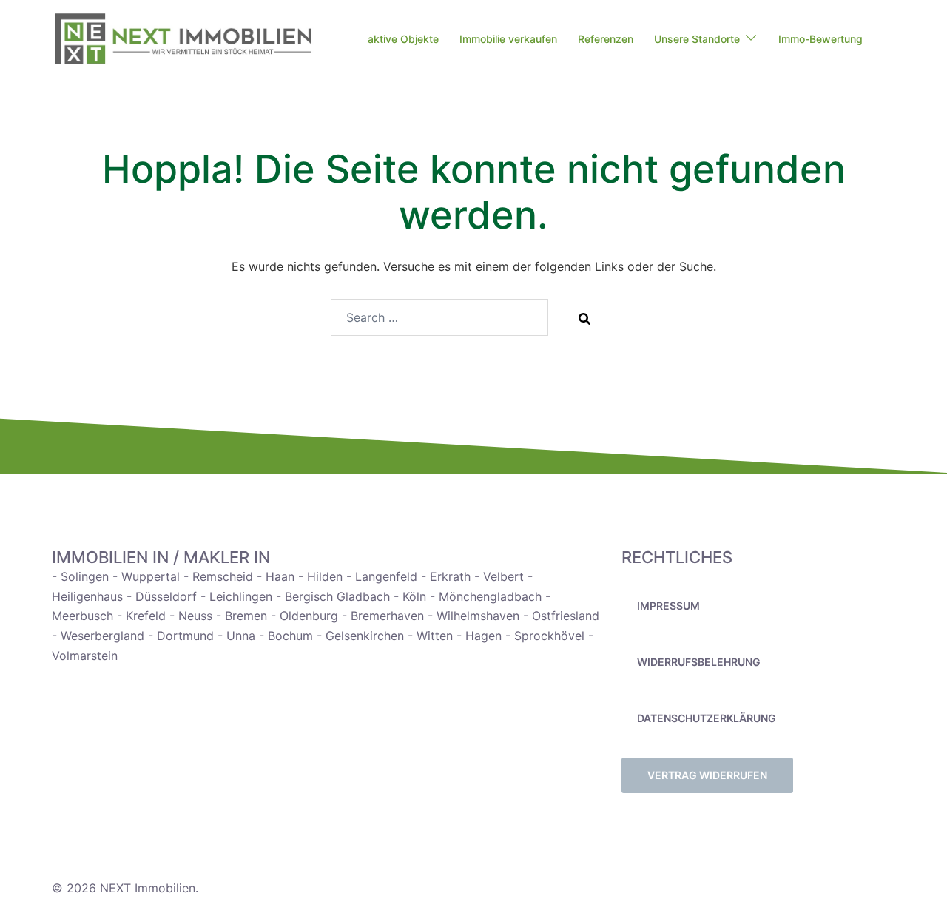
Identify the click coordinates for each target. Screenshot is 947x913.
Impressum (668, 605)
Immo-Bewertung (820, 39)
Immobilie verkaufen (508, 39)
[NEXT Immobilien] (183, 39)
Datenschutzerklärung (706, 718)
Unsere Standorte (697, 39)
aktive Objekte (403, 39)
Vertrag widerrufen (707, 775)
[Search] (584, 318)
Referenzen (605, 39)
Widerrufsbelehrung (699, 662)
